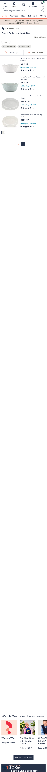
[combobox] (21, 10)
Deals (4, 16)
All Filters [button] (13, 53)
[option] (23, 22)
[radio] (3, 132)
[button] (5, 5)
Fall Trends (32, 16)
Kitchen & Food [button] (9, 46)
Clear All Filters (40, 37)
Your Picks (14, 16)
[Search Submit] (42, 10)
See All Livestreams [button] (23, 757)
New (23, 16)
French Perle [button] (24, 46)
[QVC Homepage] (3, 28)
